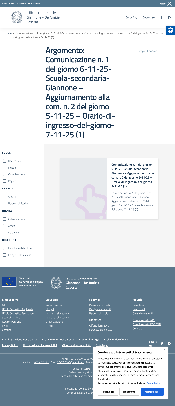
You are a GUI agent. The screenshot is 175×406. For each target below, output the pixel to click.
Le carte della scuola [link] (57, 317)
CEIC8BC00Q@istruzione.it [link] (70, 362)
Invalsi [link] (5, 326)
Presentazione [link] (54, 305)
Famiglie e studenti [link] (100, 309)
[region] (130, 373)
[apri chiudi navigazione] (6, 17)
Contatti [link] (137, 328)
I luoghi (12, 167)
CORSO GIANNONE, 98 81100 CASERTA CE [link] (92, 358)
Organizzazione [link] (54, 321)
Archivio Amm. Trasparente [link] (58, 339)
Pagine (12, 181)
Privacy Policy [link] (10, 345)
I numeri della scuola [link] (57, 313)
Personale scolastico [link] (100, 305)
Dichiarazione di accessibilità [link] (40, 345)
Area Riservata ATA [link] (144, 320)
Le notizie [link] (138, 305)
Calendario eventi (18, 219)
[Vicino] (165, 350)
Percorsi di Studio (18, 203)
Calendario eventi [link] (143, 313)
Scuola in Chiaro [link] (11, 317)
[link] (170, 30)
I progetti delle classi (19, 255)
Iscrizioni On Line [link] (11, 321)
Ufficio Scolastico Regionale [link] (17, 309)
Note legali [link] (102, 345)
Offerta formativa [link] (99, 325)
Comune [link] (6, 330)
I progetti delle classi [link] (100, 330)
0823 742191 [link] (41, 362)
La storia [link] (50, 326)
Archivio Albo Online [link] (116, 339)
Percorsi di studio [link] (98, 313)
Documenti (14, 161)
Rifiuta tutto (129, 391)
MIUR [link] (5, 305)
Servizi (12, 197)
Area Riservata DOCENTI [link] (147, 324)
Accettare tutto (152, 391)
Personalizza (108, 391)
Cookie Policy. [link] (153, 383)
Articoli (12, 226)
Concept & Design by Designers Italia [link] (88, 393)
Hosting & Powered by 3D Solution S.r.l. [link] (87, 388)
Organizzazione (16, 174)
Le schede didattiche (20, 248)
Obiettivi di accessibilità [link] (76, 345)
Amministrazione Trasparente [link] (19, 339)
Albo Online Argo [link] (89, 339)
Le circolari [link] (139, 309)
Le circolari (14, 232)
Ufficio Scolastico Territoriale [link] (18, 313)
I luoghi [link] (50, 309)
